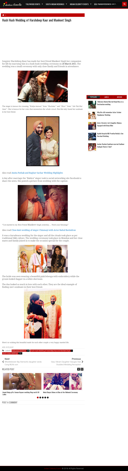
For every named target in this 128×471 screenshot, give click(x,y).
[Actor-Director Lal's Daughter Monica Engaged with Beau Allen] (92, 126)
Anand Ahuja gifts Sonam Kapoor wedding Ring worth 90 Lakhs (20, 393)
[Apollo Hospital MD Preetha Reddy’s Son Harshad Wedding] (92, 136)
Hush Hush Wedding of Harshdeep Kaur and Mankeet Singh (50, 351)
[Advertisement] (23, 40)
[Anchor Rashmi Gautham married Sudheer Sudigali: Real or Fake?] (92, 147)
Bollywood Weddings (19, 351)
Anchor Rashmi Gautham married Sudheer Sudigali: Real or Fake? (110, 145)
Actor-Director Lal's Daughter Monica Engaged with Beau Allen (109, 124)
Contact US (30, 9)
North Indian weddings (10, 353)
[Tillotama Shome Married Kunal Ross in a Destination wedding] (92, 105)
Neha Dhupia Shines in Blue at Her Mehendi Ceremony (60, 392)
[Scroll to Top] (124, 467)
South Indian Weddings (55, 4)
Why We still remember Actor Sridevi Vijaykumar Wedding (109, 113)
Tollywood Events (33, 4)
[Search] (124, 4)
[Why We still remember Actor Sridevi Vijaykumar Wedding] (92, 115)
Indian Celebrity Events (79, 4)
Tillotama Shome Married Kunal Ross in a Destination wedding (110, 103)
